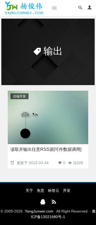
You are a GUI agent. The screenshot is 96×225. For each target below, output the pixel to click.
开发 (66, 190)
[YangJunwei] (24, 8)
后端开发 (19, 96)
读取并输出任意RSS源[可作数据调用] (45, 149)
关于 (29, 190)
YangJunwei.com (39, 211)
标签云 (53, 190)
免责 (40, 190)
